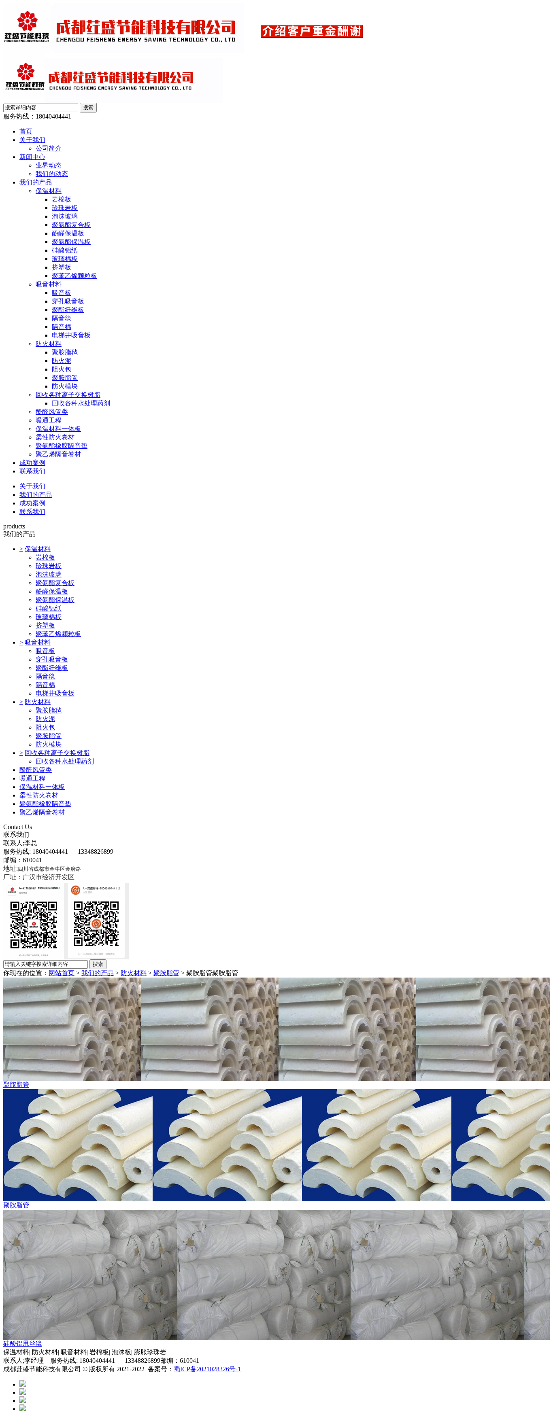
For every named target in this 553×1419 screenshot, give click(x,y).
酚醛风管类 (52, 411)
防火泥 (61, 360)
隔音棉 (61, 326)
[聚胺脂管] (276, 1029)
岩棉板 (61, 199)
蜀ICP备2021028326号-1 (207, 1369)
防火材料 (49, 343)
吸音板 (61, 292)
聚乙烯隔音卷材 (58, 454)
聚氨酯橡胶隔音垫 (61, 445)
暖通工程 (49, 420)
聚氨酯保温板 (71, 241)
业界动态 (49, 165)
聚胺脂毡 (65, 352)
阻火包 (61, 369)
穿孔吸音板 (68, 301)
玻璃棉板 (65, 258)
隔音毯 (61, 318)
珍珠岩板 (65, 207)
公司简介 (49, 148)
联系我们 (32, 471)
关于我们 (32, 139)
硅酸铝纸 (65, 250)
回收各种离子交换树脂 (68, 394)
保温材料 (49, 190)
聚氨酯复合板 (71, 224)
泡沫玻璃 (65, 216)
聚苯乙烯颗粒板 (74, 275)
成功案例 (32, 462)
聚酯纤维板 (68, 309)
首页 (25, 131)
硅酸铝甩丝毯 (22, 1343)
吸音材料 (49, 284)
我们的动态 (52, 173)
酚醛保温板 (68, 233)
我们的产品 (35, 182)
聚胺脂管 (65, 377)
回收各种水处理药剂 (81, 403)
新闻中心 (32, 156)
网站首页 (61, 972)
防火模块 (65, 386)
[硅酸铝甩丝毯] (276, 1275)
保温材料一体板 (58, 428)
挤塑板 (61, 267)
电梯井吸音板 (71, 335)
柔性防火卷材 (55, 437)
